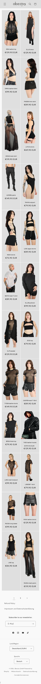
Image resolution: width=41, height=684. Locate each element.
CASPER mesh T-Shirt (30, 400)
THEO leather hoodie (30, 442)
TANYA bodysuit (30, 202)
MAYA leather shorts (30, 519)
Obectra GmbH (19, 668)
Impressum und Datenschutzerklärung (19, 609)
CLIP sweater (11, 351)
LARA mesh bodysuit (11, 480)
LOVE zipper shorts (30, 248)
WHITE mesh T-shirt (11, 296)
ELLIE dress (30, 49)
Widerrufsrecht (16, 671)
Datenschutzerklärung (30, 671)
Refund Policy (9, 603)
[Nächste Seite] (27, 598)
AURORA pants (11, 195)
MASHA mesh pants (30, 583)
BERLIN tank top (11, 441)
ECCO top (30, 340)
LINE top (11, 562)
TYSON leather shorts (11, 403)
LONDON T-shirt (30, 484)
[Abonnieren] (32, 624)
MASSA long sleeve (11, 523)
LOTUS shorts (30, 147)
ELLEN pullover (30, 303)
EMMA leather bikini (11, 88)
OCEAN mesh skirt (11, 156)
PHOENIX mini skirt (30, 101)
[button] (4, 4)
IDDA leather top (11, 49)
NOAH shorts (11, 254)
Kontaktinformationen (21, 675)
